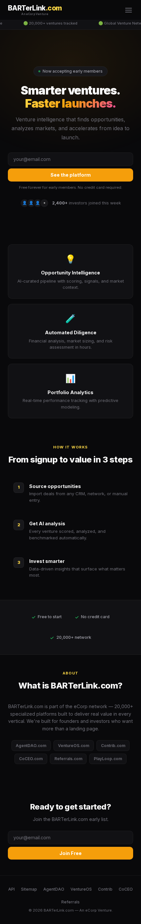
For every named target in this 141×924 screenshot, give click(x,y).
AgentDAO (53, 889)
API (11, 889)
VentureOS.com (73, 745)
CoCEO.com (31, 758)
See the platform (70, 175)
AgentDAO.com (31, 745)
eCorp (91, 910)
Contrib (105, 889)
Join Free (70, 853)
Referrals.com (68, 758)
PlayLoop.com (108, 758)
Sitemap (29, 889)
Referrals (70, 901)
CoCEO (126, 889)
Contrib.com (113, 745)
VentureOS (81, 889)
